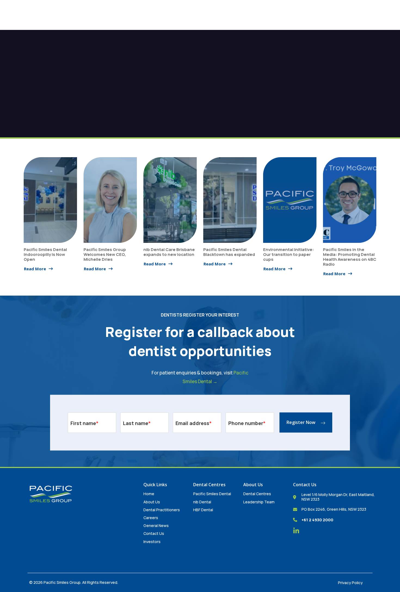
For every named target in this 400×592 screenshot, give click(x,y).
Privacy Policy (350, 582)
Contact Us (153, 533)
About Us (151, 501)
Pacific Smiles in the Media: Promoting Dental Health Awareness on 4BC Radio (349, 257)
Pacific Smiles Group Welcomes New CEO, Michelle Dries (105, 254)
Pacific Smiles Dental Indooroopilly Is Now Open (45, 254)
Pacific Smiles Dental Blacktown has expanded (229, 252)
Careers (150, 517)
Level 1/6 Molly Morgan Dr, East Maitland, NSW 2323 (338, 497)
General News (156, 525)
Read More (35, 268)
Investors (152, 541)
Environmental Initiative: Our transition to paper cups (288, 254)
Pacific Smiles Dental (212, 493)
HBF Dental (203, 509)
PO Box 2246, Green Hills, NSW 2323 (333, 509)
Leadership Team (259, 501)
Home (148, 493)
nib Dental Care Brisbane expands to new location (169, 252)
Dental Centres (257, 493)
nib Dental (202, 501)
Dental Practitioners (161, 509)
